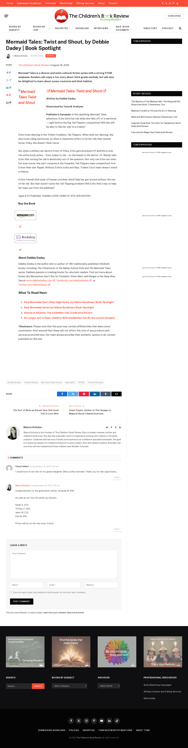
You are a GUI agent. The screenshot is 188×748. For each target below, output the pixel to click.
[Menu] (6, 16)
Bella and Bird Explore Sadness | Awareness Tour (154, 117)
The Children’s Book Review (33, 65)
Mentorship (66, 3)
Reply (117, 477)
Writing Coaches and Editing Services (162, 691)
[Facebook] (9, 73)
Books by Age (39, 28)
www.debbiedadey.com (39, 280)
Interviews (101, 28)
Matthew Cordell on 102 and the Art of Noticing (153, 111)
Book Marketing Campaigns (158, 685)
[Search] (182, 3)
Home (9, 3)
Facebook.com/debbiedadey (73, 280)
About (101, 3)
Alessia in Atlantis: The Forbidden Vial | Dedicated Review (58, 312)
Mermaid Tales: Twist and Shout (76, 91)
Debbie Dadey (31, 382)
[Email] (9, 103)
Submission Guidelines (29, 3)
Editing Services (85, 3)
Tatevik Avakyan (95, 382)
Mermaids (70, 382)
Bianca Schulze (21, 56)
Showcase (82, 28)
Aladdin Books (14, 382)
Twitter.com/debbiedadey (32, 284)
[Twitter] (9, 80)
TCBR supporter (162, 152)
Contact (113, 3)
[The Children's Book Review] (94, 15)
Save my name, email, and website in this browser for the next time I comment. (49, 592)
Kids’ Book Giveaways (122, 28)
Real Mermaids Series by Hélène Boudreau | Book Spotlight (59, 307)
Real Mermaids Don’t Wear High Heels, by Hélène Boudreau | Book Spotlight (69, 302)
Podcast (168, 28)
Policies (74, 730)
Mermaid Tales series (52, 382)
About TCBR (143, 730)
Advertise (50, 3)
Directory (150, 28)
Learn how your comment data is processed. (63, 612)
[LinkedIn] (9, 88)
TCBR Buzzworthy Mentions (115, 730)
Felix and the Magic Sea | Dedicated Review (152, 132)
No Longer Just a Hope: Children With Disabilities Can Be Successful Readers (69, 317)
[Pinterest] (9, 95)
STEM (81, 382)
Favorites (61, 28)
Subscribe (174, 16)
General (51, 56)
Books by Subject (15, 28)
